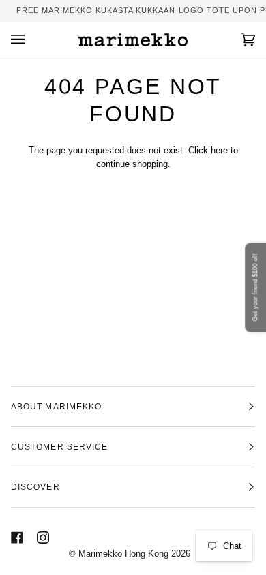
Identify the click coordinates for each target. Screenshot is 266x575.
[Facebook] (17, 537)
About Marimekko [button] (56, 406)
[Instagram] (43, 537)
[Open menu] (31, 40)
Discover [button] (35, 487)
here (219, 150)
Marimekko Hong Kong (122, 553)
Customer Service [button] (59, 447)
